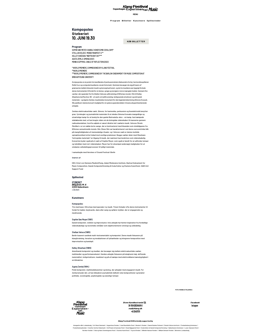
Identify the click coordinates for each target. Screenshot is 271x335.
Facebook (195, 302)
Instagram (194, 305)
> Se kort (75, 189)
